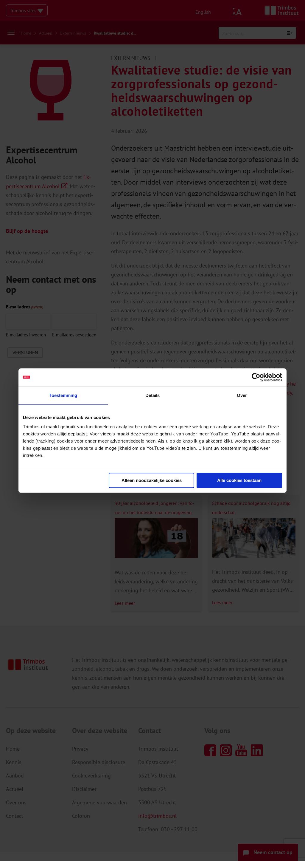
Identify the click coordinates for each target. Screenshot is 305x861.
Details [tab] (152, 395)
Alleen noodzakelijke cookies (152, 480)
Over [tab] (242, 395)
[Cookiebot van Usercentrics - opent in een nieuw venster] (256, 377)
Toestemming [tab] (63, 395)
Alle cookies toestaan (239, 480)
